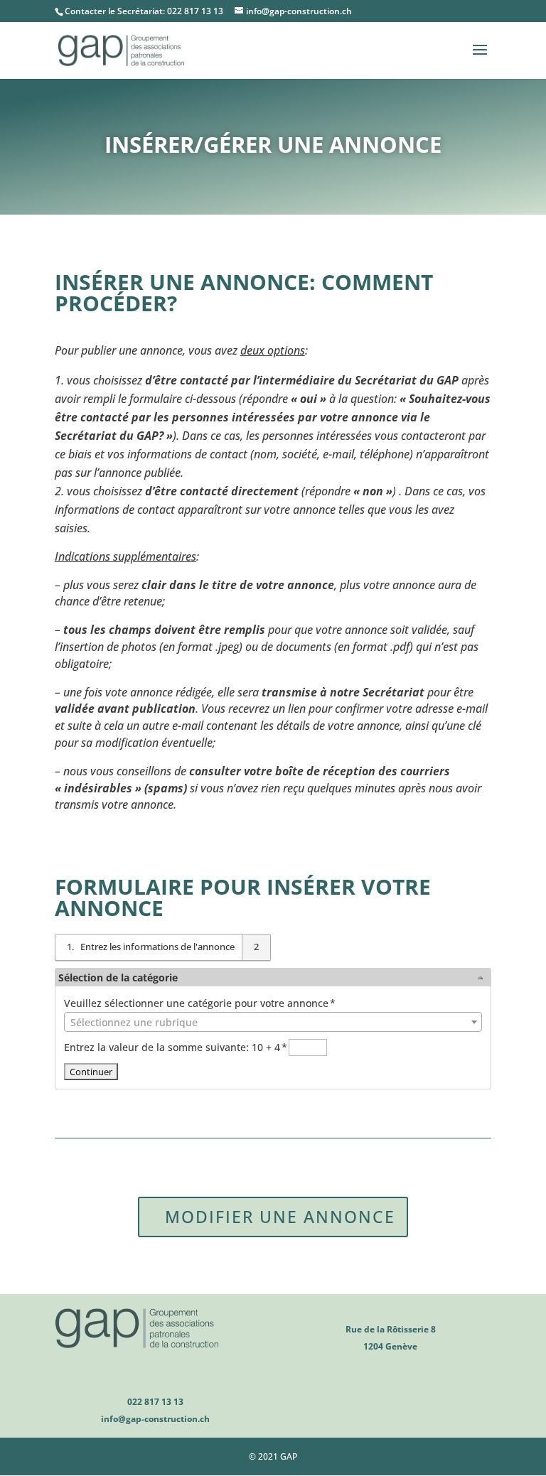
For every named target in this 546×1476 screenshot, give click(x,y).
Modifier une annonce (280, 1216)
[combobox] (273, 1022)
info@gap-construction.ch (155, 1419)
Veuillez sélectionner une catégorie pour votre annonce (200, 1003)
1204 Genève (390, 1346)
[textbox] (273, 1023)
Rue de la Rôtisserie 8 (391, 1329)
